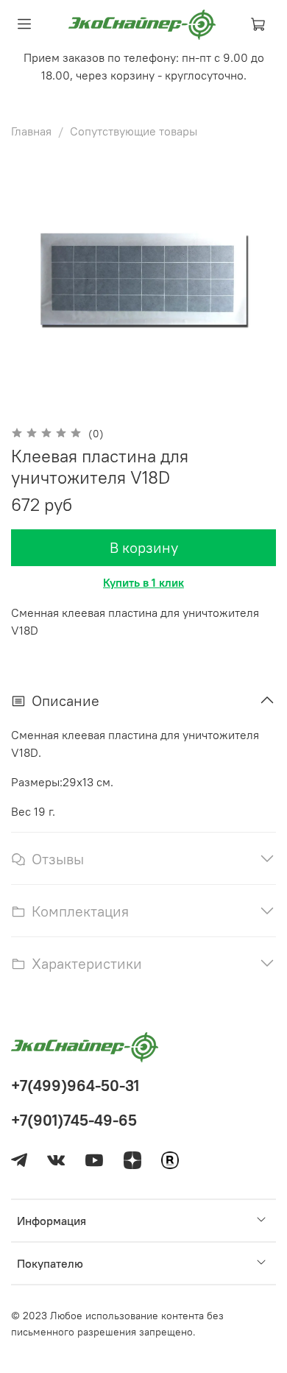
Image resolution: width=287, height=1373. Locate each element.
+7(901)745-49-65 (74, 1120)
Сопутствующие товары (133, 131)
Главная (31, 131)
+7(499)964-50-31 (75, 1085)
